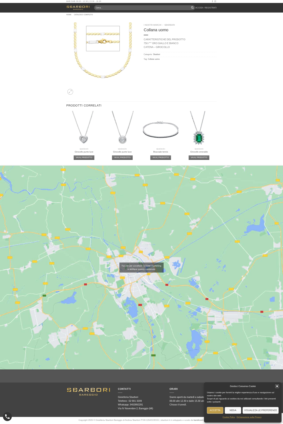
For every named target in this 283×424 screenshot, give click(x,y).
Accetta (215, 410)
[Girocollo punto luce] (84, 128)
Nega (233, 410)
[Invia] (192, 7)
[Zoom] (70, 92)
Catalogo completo (83, 14)
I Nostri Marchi (152, 25)
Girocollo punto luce (84, 152)
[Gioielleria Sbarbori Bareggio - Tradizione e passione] (78, 7)
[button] (277, 386)
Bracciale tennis (160, 152)
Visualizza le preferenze (260, 410)
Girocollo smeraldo (199, 152)
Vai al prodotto (84, 157)
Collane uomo (154, 59)
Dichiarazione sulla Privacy (249, 417)
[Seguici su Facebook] (212, 1)
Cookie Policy (229, 417)
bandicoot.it (199, 420)
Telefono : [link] (130, 401)
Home (68, 14)
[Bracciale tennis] (160, 128)
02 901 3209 (135, 401)
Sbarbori (169, 25)
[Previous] (66, 138)
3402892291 (136, 404)
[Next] (216, 138)
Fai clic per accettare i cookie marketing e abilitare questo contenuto (141, 267)
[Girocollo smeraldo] (199, 128)
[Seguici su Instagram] (215, 1)
